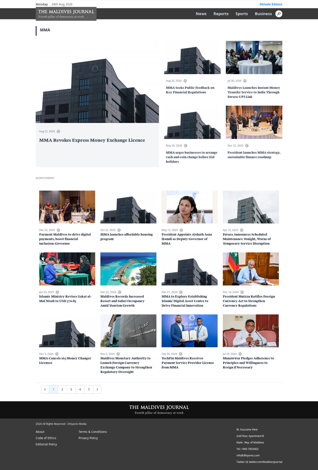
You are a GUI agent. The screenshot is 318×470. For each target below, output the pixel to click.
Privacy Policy (88, 438)
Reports (221, 13)
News (201, 13)
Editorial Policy (46, 444)
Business (263, 13)
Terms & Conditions (93, 432)
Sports (242, 13)
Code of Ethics (46, 438)
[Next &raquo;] (97, 389)
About (40, 432)
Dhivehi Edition (271, 4)
